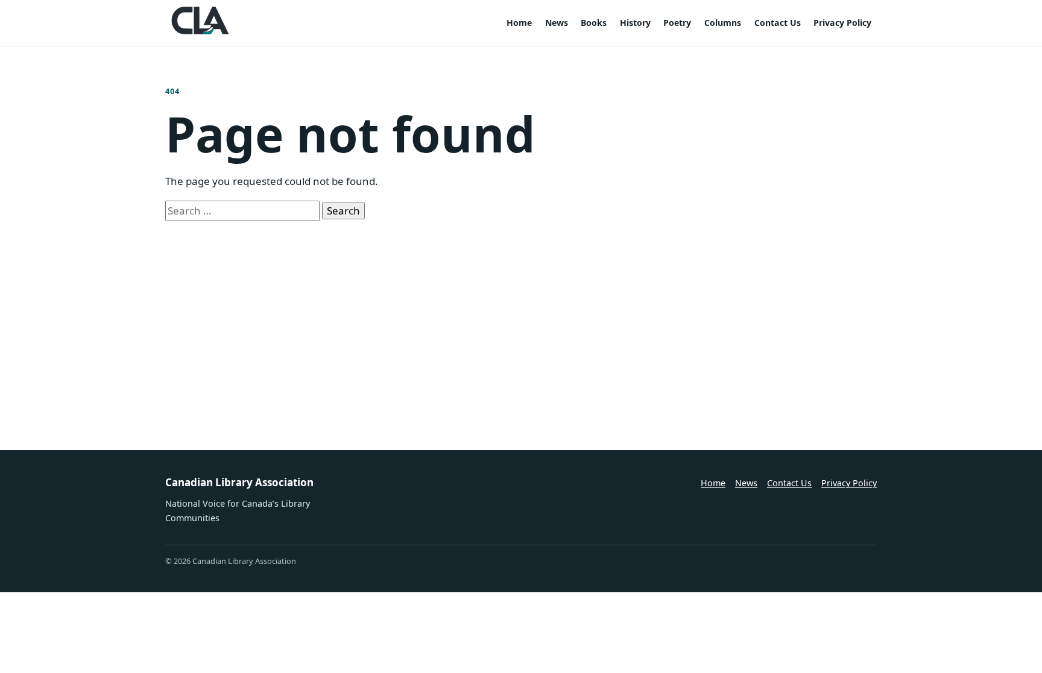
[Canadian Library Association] (200, 20)
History (635, 22)
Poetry (677, 22)
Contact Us (777, 22)
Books (594, 22)
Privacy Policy (842, 22)
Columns (722, 22)
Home (519, 22)
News (556, 22)
